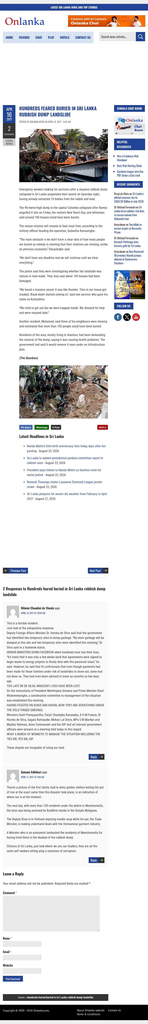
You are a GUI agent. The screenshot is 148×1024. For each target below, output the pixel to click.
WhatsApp (41, 427)
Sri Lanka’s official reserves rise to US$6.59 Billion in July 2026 (129, 197)
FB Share (26, 427)
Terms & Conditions (88, 1014)
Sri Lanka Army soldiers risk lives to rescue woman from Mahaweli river (129, 213)
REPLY (102, 427)
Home (9, 37)
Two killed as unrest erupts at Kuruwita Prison (128, 228)
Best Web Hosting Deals (129, 165)
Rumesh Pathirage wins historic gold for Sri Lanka (127, 244)
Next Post (95, 570)
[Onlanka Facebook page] (118, 315)
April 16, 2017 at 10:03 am (33, 613)
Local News (9, 142)
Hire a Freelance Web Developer (128, 158)
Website (8, 965)
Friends (24, 37)
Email (7, 951)
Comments (9, 134)
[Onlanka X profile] (127, 315)
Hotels (64, 37)
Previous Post (18, 570)
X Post (56, 427)
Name (7, 938)
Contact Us (114, 1010)
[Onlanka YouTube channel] (136, 315)
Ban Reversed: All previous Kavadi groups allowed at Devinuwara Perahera (129, 257)
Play (51, 37)
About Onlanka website (90, 1010)
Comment (10, 892)
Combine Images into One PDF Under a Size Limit (130, 173)
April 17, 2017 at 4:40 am (32, 777)
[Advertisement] (74, 74)
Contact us (83, 37)
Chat (38, 37)
